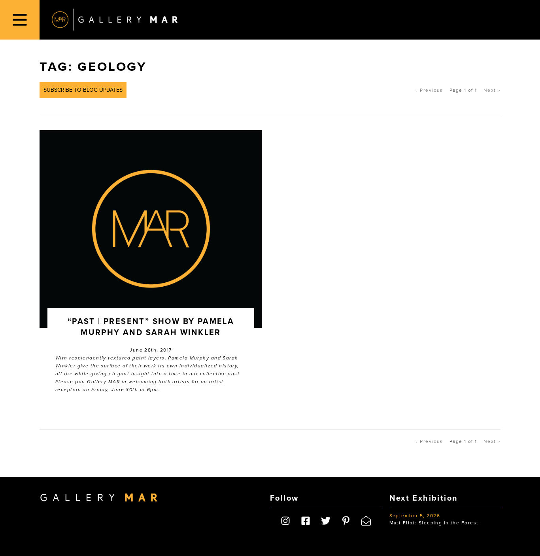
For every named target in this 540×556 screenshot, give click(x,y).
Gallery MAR (114, 19)
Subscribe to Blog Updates (83, 90)
